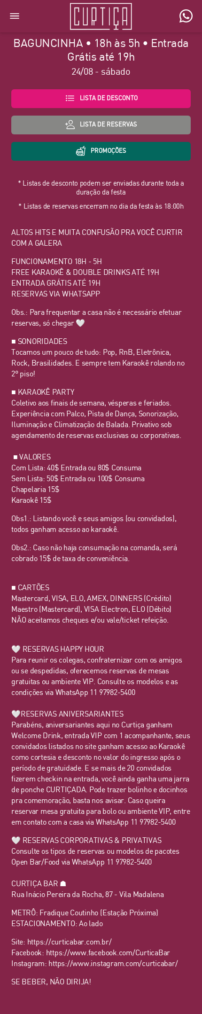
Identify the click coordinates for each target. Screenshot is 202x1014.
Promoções (108, 151)
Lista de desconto (109, 98)
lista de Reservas (108, 125)
